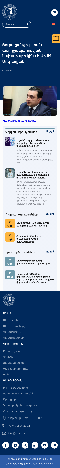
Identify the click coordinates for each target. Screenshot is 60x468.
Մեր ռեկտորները (14, 326)
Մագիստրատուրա (15, 368)
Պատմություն (12, 332)
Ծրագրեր (9, 399)
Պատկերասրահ (13, 338)
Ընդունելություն (13, 351)
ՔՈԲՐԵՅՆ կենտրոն (16, 387)
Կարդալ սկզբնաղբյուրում (19, 120)
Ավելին (50, 131)
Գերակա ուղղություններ (19, 393)
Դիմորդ (8, 357)
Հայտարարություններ (18, 411)
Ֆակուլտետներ (13, 363)
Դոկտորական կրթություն (20, 405)
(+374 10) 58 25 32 (19, 425)
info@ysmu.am (17, 433)
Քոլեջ (6, 374)
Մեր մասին (10, 320)
